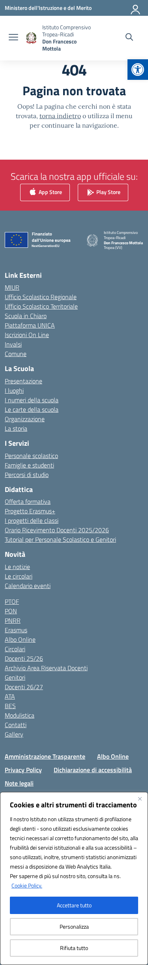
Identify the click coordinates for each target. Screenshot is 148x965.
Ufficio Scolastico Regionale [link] (41, 297)
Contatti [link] (15, 724)
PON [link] (11, 611)
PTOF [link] (12, 601)
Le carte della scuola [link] (31, 409)
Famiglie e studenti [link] (29, 465)
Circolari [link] (15, 649)
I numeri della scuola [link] (31, 400)
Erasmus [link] (16, 630)
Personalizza (74, 926)
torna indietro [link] (60, 116)
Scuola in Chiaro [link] (26, 315)
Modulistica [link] (19, 715)
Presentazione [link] (23, 381)
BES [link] (10, 706)
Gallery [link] (14, 734)
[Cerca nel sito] (129, 38)
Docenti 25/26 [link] (24, 658)
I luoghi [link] (14, 390)
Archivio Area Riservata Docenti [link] (46, 668)
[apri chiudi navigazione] (13, 38)
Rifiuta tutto (74, 948)
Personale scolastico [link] (31, 455)
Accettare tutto (74, 905)
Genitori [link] (15, 677)
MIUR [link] (12, 287)
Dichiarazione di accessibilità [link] (93, 770)
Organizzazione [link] (25, 419)
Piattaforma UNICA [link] (30, 325)
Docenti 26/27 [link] (24, 687)
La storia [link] (16, 428)
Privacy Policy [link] (23, 770)
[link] (137, 69)
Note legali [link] (19, 783)
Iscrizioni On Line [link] (27, 334)
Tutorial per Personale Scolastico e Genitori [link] (60, 539)
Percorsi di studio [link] (27, 474)
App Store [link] (49, 191)
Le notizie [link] (17, 566)
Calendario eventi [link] (28, 585)
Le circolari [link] (18, 576)
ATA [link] (10, 696)
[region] (74, 878)
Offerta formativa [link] (28, 501)
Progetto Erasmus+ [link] (30, 511)
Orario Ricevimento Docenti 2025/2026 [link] (57, 530)
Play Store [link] (107, 191)
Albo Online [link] (20, 639)
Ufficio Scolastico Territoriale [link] (41, 306)
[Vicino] (139, 798)
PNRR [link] (13, 620)
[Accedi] (135, 8)
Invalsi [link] (13, 344)
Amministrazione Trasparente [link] (45, 756)
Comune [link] (15, 353)
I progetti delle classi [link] (31, 520)
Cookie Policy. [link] (26, 885)
